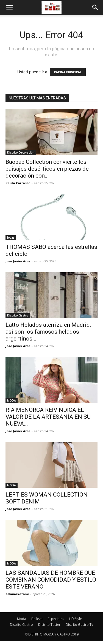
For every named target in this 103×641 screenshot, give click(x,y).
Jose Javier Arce (17, 261)
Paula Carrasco (17, 183)
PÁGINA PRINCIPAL (68, 72)
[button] (9, 7)
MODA (11, 400)
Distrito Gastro (17, 315)
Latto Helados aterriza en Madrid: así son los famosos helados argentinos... (48, 331)
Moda (21, 618)
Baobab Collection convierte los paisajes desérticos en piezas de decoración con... (47, 169)
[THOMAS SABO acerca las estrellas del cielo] (51, 217)
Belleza (37, 618)
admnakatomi (17, 594)
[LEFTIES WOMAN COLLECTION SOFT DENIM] (51, 465)
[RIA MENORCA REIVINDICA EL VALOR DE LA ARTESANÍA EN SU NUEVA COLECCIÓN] (51, 380)
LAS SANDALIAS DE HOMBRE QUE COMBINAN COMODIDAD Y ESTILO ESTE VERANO (50, 579)
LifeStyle (75, 618)
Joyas (11, 237)
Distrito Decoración (21, 152)
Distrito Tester (49, 624)
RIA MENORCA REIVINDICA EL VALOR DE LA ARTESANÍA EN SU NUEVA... (48, 417)
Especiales (56, 618)
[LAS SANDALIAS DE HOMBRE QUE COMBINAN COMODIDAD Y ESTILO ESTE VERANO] (51, 543)
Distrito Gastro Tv (79, 624)
